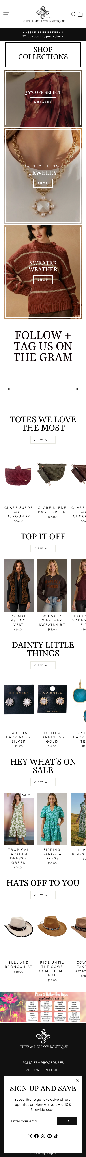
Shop (43, 183)
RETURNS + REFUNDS (43, 1070)
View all (43, 439)
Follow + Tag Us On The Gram (43, 347)
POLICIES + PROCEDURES (43, 1062)
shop (43, 279)
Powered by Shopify (43, 1153)
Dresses (43, 101)
